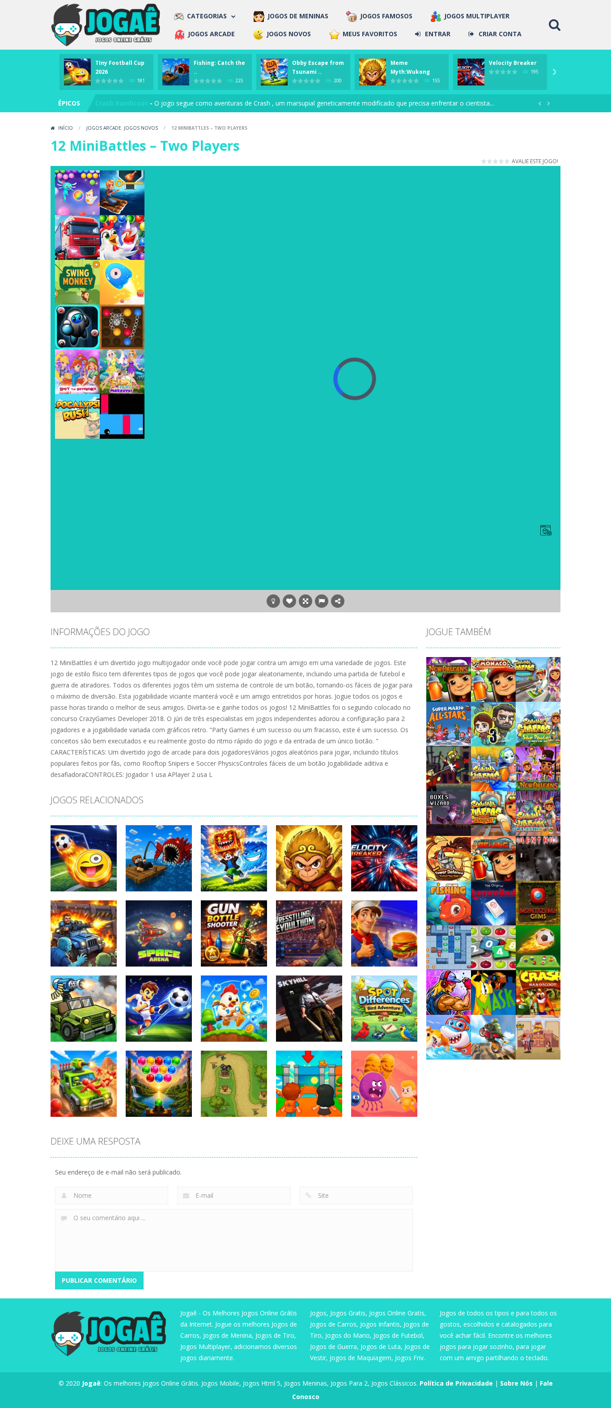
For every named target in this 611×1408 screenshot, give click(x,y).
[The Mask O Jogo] (493, 991)
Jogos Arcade (103, 128)
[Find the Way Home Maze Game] (122, 281)
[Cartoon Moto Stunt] (493, 1036)
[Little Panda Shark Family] (448, 1036)
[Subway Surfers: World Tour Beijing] (493, 857)
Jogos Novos (141, 128)
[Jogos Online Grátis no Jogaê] (108, 24)
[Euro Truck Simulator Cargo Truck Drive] (77, 237)
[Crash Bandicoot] (538, 991)
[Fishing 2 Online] (448, 902)
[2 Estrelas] (490, 161)
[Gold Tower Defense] (448, 857)
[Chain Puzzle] (122, 326)
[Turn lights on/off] (273, 601)
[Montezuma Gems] (538, 902)
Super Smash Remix (126, 103)
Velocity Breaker (513, 63)
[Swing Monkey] (77, 281)
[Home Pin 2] (538, 1036)
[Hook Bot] (77, 326)
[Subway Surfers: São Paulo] (538, 723)
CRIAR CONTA (500, 34)
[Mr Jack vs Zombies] (448, 767)
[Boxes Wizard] (448, 812)
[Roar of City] (448, 991)
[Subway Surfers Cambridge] (538, 812)
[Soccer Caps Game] (538, 946)
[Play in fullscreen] (305, 601)
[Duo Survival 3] (493, 723)
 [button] (321, 601)
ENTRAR (437, 34)
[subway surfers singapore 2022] (538, 678)
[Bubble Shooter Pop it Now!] (77, 192)
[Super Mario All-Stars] (448, 723)
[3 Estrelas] (496, 161)
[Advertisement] (355, 190)
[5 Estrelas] (507, 161)
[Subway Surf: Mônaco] (493, 678)
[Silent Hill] (538, 857)
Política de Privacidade (456, 1383)
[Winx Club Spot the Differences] (77, 371)
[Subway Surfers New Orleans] (538, 767)
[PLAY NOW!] (77, 71)
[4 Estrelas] (502, 161)
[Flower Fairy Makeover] (122, 371)
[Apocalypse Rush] (77, 415)
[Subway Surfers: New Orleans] (448, 678)
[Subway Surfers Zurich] (493, 812)
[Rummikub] (493, 902)
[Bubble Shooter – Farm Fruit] (122, 237)
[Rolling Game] (122, 415)
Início (65, 128)
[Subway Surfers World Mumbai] (493, 767)
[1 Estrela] (484, 161)
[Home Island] (122, 192)
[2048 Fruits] (493, 946)
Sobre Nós (516, 1383)
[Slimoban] (448, 946)
